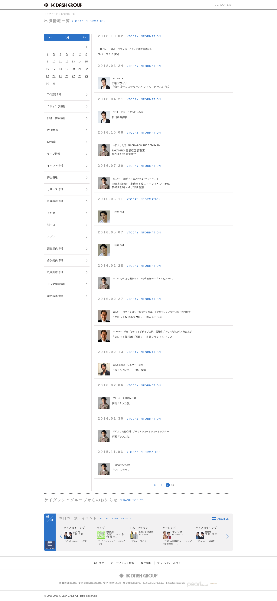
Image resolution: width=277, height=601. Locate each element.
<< (154, 484)
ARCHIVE (223, 518)
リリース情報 (55, 189)
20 (73, 68)
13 (73, 61)
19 (66, 68)
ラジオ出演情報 (56, 106)
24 (53, 76)
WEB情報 (52, 129)
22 (86, 68)
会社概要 (98, 563)
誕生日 (51, 224)
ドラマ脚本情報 (56, 284)
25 (60, 76)
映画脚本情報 (55, 272)
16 (47, 68)
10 (53, 61)
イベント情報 (55, 165)
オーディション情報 (122, 563)
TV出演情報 (54, 94)
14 (79, 61)
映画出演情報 (55, 201)
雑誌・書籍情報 (56, 118)
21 (79, 68)
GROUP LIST (225, 4)
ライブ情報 (53, 153)
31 (53, 83)
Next (229, 537)
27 (73, 76)
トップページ (51, 14)
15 (86, 61)
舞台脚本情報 (55, 295)
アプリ (51, 236)
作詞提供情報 (55, 260)
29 (86, 76)
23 (47, 76)
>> (84, 37)
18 (60, 68)
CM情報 (52, 141)
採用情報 (146, 563)
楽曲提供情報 (55, 248)
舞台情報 (52, 177)
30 (47, 83)
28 (79, 76)
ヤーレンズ (169, 527)
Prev (63, 537)
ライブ (101, 527)
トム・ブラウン (139, 527)
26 (66, 76)
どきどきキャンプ (74, 527)
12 (66, 61)
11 (60, 61)
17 (53, 68)
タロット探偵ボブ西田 (127, 316)
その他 (51, 212)
